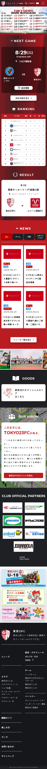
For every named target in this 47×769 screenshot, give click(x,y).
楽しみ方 (5, 727)
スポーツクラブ (40, 237)
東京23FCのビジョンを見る (21, 475)
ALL (6, 237)
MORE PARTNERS (23, 558)
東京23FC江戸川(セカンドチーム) (34, 679)
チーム (18, 237)
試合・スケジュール (34, 652)
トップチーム (30, 674)
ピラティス (6, 701)
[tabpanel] (23, 21)
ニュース (5, 656)
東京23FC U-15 (31, 688)
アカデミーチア (7, 697)
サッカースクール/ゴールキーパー (11, 692)
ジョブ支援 (6, 688)
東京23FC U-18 (31, 684)
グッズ (4, 736)
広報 (29, 237)
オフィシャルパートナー (35, 700)
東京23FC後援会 (31, 707)
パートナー (30, 696)
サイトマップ (7, 756)
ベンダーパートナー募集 (35, 704)
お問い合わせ (7, 746)
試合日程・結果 (31, 656)
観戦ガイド (6, 717)
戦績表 (28, 660)
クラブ (4, 676)
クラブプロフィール (9, 684)
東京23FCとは (7, 680)
